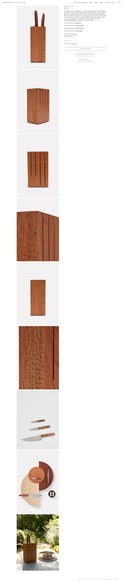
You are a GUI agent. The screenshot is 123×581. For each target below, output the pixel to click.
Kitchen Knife (79, 25)
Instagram (116, 579)
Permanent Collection (14, 2)
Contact (79, 579)
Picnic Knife (79, 31)
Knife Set (78, 23)
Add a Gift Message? (71, 43)
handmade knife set (71, 20)
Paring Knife (79, 28)
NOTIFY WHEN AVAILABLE (85, 54)
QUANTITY (67, 40)
